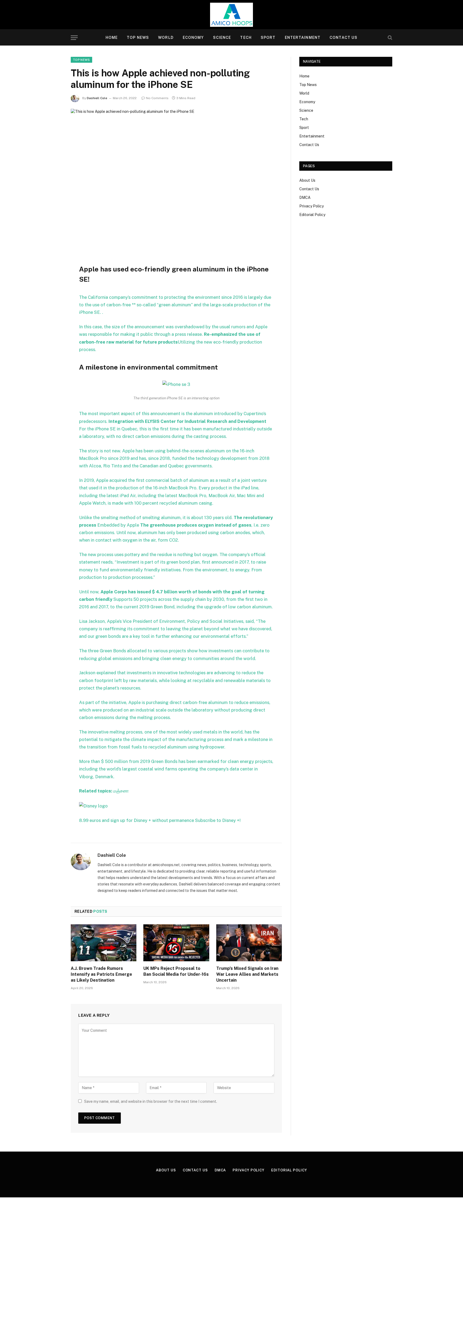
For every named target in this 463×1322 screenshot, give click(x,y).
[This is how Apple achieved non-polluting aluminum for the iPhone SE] (176, 178)
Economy (193, 37)
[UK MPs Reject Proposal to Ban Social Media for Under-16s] (176, 942)
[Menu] (74, 38)
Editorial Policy (312, 215)
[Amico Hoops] (231, 14)
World (166, 37)
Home (112, 37)
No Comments (157, 98)
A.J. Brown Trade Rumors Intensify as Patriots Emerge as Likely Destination (101, 974)
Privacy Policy (311, 206)
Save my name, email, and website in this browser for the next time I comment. (150, 1101)
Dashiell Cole (97, 98)
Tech (245, 37)
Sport (268, 37)
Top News (138, 37)
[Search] (389, 38)
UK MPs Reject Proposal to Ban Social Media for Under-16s (176, 971)
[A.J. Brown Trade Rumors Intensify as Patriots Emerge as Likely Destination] (103, 942)
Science (222, 37)
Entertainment (303, 37)
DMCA (305, 197)
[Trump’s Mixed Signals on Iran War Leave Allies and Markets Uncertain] (249, 942)
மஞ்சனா (121, 791)
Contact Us (343, 37)
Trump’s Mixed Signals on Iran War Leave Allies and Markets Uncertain (247, 974)
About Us (307, 180)
